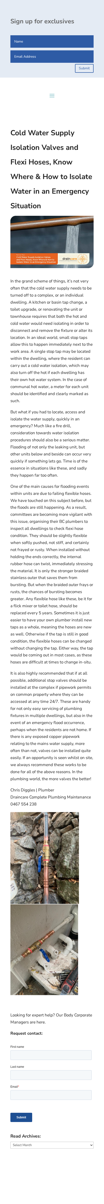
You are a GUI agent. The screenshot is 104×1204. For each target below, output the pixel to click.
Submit (84, 68)
